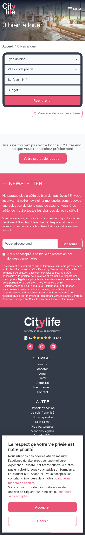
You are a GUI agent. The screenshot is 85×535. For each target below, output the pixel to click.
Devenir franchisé (42, 408)
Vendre (42, 364)
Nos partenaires (43, 426)
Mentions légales (42, 431)
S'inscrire (70, 243)
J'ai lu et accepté (40, 256)
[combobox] (42, 59)
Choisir (42, 520)
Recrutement (42, 387)
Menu (78, 9)
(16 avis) (44, 338)
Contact (42, 392)
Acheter (42, 369)
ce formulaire (66, 299)
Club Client (42, 422)
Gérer (42, 378)
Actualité (43, 383)
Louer (42, 373)
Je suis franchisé (42, 412)
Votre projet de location (42, 158)
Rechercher (42, 100)
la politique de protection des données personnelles (40, 256)
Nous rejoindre (43, 417)
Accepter (42, 507)
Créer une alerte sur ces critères (59, 113)
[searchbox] (43, 59)
